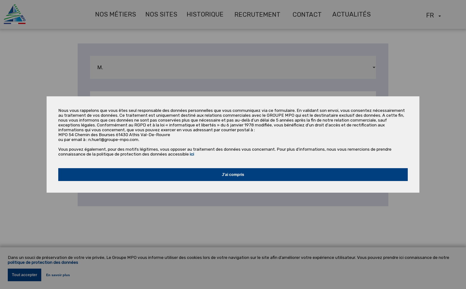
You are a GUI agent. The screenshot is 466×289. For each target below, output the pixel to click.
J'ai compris (233, 175)
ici (192, 154)
